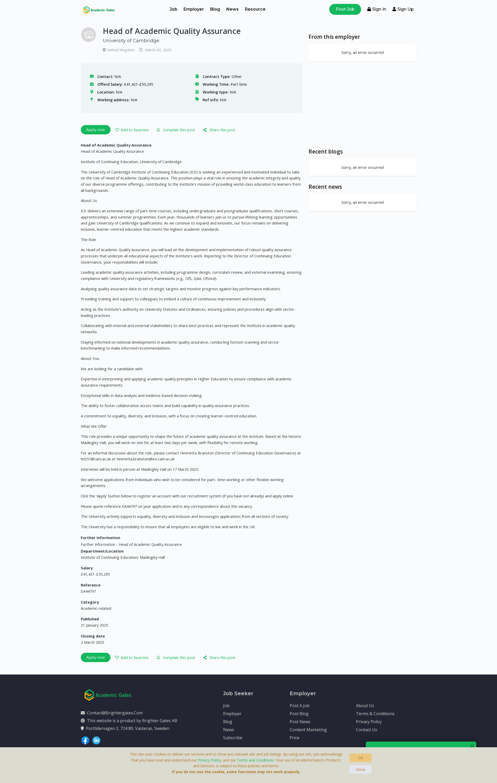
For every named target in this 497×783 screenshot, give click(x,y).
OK (360, 757)
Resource (255, 9)
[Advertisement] (362, 104)
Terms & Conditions (375, 713)
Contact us (366, 730)
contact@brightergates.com (115, 713)
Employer (194, 9)
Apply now (95, 129)
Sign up (405, 9)
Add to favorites (135, 129)
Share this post (222, 129)
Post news (300, 721)
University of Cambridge (131, 41)
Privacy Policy (369, 721)
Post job (345, 9)
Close (360, 769)
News (232, 9)
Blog (215, 9)
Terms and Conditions (255, 760)
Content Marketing (308, 730)
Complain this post (179, 129)
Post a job (300, 705)
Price (294, 738)
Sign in (379, 9)
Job (173, 9)
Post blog (299, 713)
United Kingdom (121, 49)
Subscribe (232, 738)
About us (365, 705)
